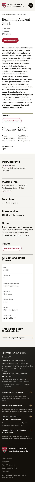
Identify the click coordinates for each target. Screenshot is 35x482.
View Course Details (10, 40)
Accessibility (5, 461)
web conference (25, 227)
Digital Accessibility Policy (9, 468)
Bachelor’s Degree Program (13, 338)
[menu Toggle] (30, 5)
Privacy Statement (7, 458)
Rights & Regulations (8, 465)
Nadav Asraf (6, 165)
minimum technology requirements (15, 235)
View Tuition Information (11, 121)
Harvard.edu (5, 471)
